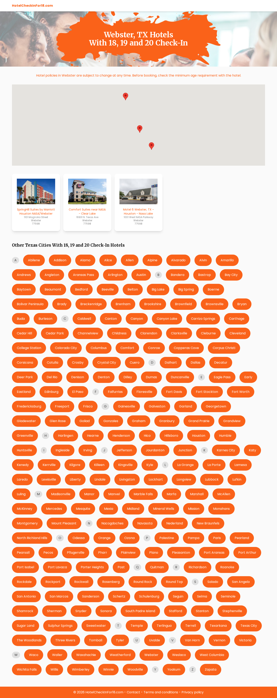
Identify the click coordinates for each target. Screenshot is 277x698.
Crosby (78, 362)
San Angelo (241, 581)
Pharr (102, 552)
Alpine (152, 260)
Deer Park (25, 377)
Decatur (220, 362)
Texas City (248, 625)
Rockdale (24, 581)
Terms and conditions (161, 692)
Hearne (93, 435)
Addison (60, 260)
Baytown (24, 289)
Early (248, 377)
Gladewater (26, 421)
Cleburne (208, 333)
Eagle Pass (222, 377)
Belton (133, 289)
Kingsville (125, 464)
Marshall (197, 494)
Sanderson (90, 596)
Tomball (95, 640)
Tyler (120, 640)
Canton (111, 318)
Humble (225, 435)
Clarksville (179, 333)
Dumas (151, 377)
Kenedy (23, 464)
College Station (29, 348)
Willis (54, 669)
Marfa (171, 494)
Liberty (75, 479)
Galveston (157, 406)
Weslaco (179, 655)
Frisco (88, 406)
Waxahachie (86, 655)
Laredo (22, 479)
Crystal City (106, 362)
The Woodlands (29, 640)
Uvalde (154, 640)
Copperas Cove (186, 348)
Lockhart (156, 479)
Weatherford (120, 655)
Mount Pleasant (64, 523)
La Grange (185, 464)
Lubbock (212, 479)
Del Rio (52, 377)
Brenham (123, 304)
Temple (137, 625)
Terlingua (164, 625)
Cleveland (238, 333)
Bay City (231, 274)
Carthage (236, 318)
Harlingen (65, 435)
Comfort (127, 348)
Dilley (127, 377)
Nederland (174, 523)
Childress (119, 333)
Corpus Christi (224, 348)
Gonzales (110, 421)
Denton (104, 377)
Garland (185, 406)
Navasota (144, 523)
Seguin (178, 596)
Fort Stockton (207, 391)
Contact (133, 692)
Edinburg (51, 391)
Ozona (129, 538)
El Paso (77, 391)
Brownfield (183, 304)
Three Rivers (65, 640)
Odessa (79, 538)
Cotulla (52, 362)
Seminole (228, 596)
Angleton (52, 274)
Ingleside (63, 450)
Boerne (213, 289)
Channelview (88, 333)
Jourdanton (155, 450)
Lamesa (240, 464)
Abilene (34, 260)
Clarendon (148, 333)
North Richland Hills (32, 538)
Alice (108, 260)
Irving (87, 450)
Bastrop (204, 274)
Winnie (108, 669)
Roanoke (227, 567)
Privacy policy (192, 692)
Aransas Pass (83, 274)
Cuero (135, 362)
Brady (62, 304)
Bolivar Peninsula (30, 304)
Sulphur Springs (60, 625)
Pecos (48, 552)
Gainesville (126, 406)
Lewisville (49, 479)
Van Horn (192, 640)
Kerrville (49, 464)
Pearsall (23, 552)
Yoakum (173, 669)
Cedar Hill (24, 333)
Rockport (52, 581)
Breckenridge (91, 304)
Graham (138, 421)
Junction (185, 450)
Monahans (221, 508)
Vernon (219, 640)
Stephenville (232, 611)
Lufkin (236, 479)
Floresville (144, 391)
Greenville (25, 435)
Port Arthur (247, 552)
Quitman (157, 567)
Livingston (127, 479)
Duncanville (180, 377)
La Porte (214, 464)
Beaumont (53, 289)
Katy (252, 450)
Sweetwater (96, 625)
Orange (104, 538)
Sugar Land (25, 625)
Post (121, 567)
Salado (212, 581)
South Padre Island (140, 611)
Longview (184, 479)
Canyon (137, 318)
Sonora (106, 611)
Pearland (242, 538)
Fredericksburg (29, 406)
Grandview (231, 421)
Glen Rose (58, 421)
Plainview (128, 552)
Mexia (108, 508)
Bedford (81, 289)
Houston (198, 435)
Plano (153, 552)
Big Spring (186, 289)
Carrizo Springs (203, 318)
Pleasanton (181, 552)
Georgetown (216, 406)
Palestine (166, 538)
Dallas (195, 362)
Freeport (62, 406)
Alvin (203, 260)
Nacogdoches (112, 523)
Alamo (85, 260)
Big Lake (158, 289)
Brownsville (214, 304)
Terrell (190, 625)
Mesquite (83, 508)
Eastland (24, 391)
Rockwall (81, 581)
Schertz (119, 596)
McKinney (24, 508)
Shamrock (25, 611)
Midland (133, 508)
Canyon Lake (167, 318)
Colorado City (66, 348)
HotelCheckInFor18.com (32, 5)
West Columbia (212, 655)
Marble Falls (143, 494)
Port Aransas (214, 552)
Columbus (99, 348)
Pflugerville (75, 552)
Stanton (202, 611)
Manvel (114, 494)
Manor (89, 494)
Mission (193, 508)
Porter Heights (92, 567)
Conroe (154, 348)
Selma (202, 596)
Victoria (245, 640)
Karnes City (226, 450)
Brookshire (152, 304)
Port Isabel (25, 567)
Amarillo (227, 260)
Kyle (149, 464)
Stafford (175, 611)
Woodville (135, 669)
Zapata (210, 669)
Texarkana (218, 625)
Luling (21, 494)
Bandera (177, 274)
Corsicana (25, 362)
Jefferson (124, 450)
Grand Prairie (198, 421)
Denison (77, 377)
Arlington (115, 274)
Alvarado (178, 260)
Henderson (121, 435)
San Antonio (26, 596)
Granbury (167, 421)
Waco (33, 655)
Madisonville (60, 494)
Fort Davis (174, 391)
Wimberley (80, 669)
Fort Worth (240, 391)
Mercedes (54, 508)
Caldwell (84, 318)
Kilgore (74, 464)
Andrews (24, 274)
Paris (217, 538)
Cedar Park (55, 333)
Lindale (99, 479)
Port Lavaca (57, 567)
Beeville (108, 289)
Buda (21, 318)
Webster (151, 655)
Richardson (197, 567)
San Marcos (59, 596)
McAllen (223, 494)
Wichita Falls (27, 669)
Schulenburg (149, 596)
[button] (151, 146)
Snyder (81, 611)
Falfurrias (115, 391)
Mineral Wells (163, 508)
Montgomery (27, 523)
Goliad (84, 421)
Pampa (193, 538)
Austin (141, 274)
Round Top (174, 581)
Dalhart (171, 362)
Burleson (45, 318)
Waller (57, 655)
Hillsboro (171, 435)
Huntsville (24, 450)
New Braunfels (208, 523)
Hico (147, 435)
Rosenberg (111, 581)
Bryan (242, 304)
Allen (130, 260)
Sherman (54, 611)
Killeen (99, 464)
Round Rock (142, 581)
